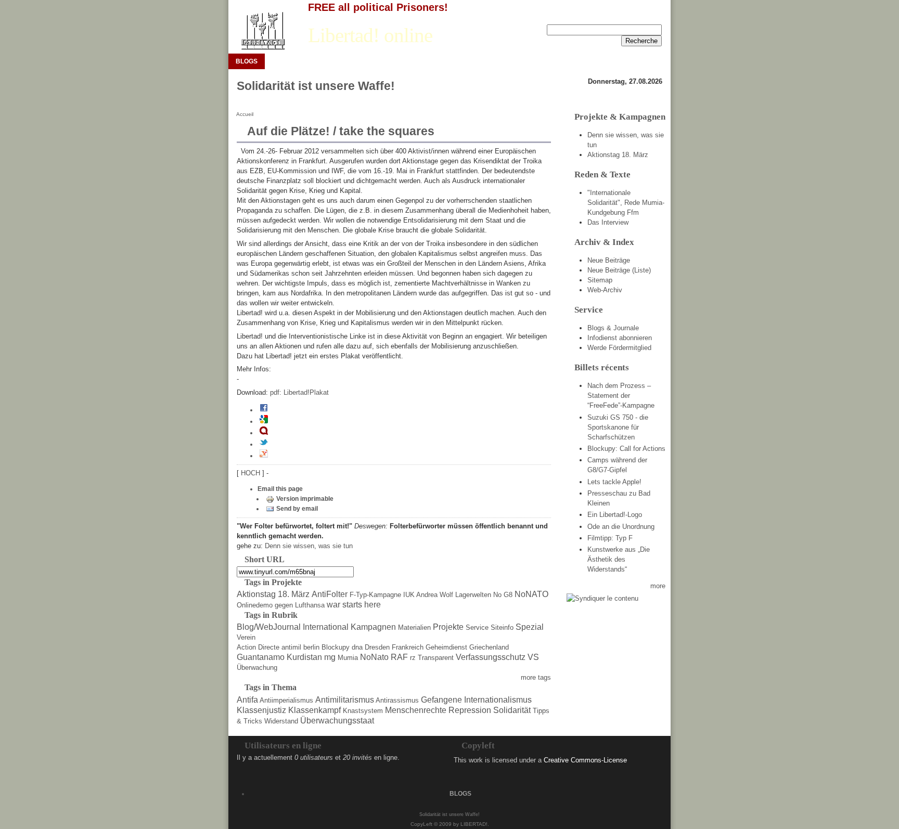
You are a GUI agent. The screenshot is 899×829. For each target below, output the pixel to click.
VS (533, 657)
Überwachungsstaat (337, 720)
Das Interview (607, 222)
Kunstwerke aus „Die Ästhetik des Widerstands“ (618, 559)
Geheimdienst (446, 647)
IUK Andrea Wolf (428, 595)
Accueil (244, 114)
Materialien (414, 627)
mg (330, 657)
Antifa (247, 699)
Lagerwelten (473, 595)
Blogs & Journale (613, 328)
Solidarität (512, 710)
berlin (311, 647)
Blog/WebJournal (269, 627)
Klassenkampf (314, 710)
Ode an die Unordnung (620, 526)
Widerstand (281, 721)
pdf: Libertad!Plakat (299, 392)
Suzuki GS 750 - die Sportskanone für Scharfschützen (617, 427)
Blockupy (336, 647)
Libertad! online (370, 35)
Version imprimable (304, 498)
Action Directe (258, 647)
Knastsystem (363, 711)
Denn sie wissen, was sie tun (309, 546)
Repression (469, 710)
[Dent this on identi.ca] (264, 432)
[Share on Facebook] (264, 409)
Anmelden (614, 16)
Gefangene (441, 699)
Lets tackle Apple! (614, 482)
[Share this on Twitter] (264, 444)
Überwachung (257, 667)
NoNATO (531, 594)
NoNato (374, 657)
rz (413, 658)
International (326, 627)
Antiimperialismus (286, 700)
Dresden (377, 647)
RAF (399, 657)
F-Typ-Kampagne (375, 595)
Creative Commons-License (585, 760)
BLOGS (247, 61)
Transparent (436, 658)
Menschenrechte (415, 710)
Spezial (530, 627)
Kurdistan (304, 657)
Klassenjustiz (261, 710)
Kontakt (650, 16)
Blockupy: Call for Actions (626, 448)
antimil (291, 647)
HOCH (251, 473)
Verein (246, 637)
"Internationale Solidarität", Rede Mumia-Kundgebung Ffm (625, 202)
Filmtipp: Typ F (610, 538)
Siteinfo (502, 627)
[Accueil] (262, 31)
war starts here (354, 604)
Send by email (297, 508)
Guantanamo (261, 657)
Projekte (448, 627)
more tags (536, 677)
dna (357, 647)
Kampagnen (373, 627)
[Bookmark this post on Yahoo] (264, 455)
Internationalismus (498, 699)
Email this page (280, 489)
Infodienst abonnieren (619, 338)
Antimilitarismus (344, 699)
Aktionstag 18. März (273, 594)
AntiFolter (330, 594)
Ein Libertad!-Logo (614, 515)
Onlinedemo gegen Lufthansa (281, 605)
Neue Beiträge (608, 260)
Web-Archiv (604, 290)
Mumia (348, 658)
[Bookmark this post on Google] (264, 421)
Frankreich (407, 647)
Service (477, 627)
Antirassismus (397, 700)
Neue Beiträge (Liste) (619, 270)
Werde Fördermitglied (619, 348)
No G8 (502, 595)
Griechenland (489, 647)
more (657, 586)
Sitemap (599, 280)
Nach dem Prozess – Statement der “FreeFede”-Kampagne (620, 395)
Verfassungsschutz (490, 657)
